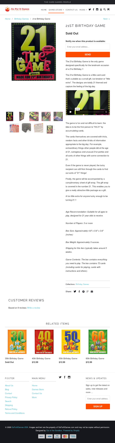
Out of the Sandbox (54, 430)
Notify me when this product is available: (85, 41)
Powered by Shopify (71, 430)
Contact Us (71, 10)
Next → (106, 18)
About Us (9, 385)
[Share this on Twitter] (74, 291)
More (83, 10)
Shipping (9, 405)
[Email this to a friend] (91, 291)
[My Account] (101, 10)
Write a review (33, 307)
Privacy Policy (11, 397)
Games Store (56, 10)
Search (8, 401)
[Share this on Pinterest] (83, 291)
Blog (7, 389)
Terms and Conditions (15, 413)
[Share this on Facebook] (78, 291)
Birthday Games (82, 284)
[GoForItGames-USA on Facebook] (93, 10)
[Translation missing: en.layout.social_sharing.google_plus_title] (87, 291)
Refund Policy (11, 409)
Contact (8, 393)
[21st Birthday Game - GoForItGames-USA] (34, 52)
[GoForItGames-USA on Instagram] (97, 10)
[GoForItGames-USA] (17, 9)
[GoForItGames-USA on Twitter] (90, 10)
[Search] (105, 10)
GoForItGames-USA (20, 427)
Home (44, 10)
